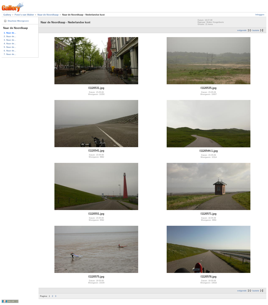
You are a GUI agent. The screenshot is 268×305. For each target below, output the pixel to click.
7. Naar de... (10, 54)
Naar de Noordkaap (48, 14)
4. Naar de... (10, 43)
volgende (242, 30)
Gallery (7, 14)
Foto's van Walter (24, 14)
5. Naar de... (10, 47)
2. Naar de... (10, 36)
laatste (255, 30)
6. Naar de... (10, 50)
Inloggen (259, 14)
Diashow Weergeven (18, 21)
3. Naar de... (10, 40)
